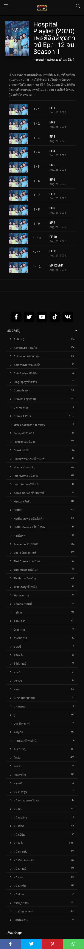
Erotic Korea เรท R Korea (29, 424)
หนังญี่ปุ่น (19, 834)
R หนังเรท (19, 535)
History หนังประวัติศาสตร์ (29, 458)
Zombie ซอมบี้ (23, 604)
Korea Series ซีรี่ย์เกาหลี (29, 493)
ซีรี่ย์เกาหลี (20, 663)
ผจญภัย (18, 732)
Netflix (18, 510)
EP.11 (53, 251)
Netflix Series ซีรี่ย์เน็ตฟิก (29, 527)
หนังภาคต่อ (21, 851)
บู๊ (14, 715)
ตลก (16, 689)
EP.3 (52, 136)
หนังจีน (18, 809)
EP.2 (52, 122)
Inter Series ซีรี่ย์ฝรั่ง (26, 484)
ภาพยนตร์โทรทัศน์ (25, 740)
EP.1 (52, 108)
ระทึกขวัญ (20, 749)
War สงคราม (21, 595)
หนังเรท (18, 877)
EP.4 (52, 151)
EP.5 (52, 165)
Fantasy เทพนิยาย (25, 441)
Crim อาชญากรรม (25, 399)
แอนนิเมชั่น (21, 920)
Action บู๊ (19, 339)
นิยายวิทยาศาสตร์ (24, 698)
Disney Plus (21, 407)
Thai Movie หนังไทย (26, 569)
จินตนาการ (20, 638)
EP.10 (53, 237)
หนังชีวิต (19, 826)
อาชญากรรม (21, 903)
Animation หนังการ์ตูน (27, 356)
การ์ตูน (18, 612)
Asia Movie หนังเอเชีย (27, 364)
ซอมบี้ (17, 646)
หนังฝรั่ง (18, 843)
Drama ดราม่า (22, 416)
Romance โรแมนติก (26, 544)
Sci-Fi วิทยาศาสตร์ (25, 552)
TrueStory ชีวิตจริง (25, 587)
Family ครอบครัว (24, 433)
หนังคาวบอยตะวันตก (26, 800)
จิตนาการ (19, 629)
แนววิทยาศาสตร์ (24, 911)
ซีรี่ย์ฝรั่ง (18, 655)
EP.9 (52, 222)
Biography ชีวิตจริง (25, 382)
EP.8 (52, 208)
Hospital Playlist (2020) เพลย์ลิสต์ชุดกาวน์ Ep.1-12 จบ (53, 61)
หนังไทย (19, 894)
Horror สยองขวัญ (24, 467)
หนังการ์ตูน (20, 792)
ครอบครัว (19, 621)
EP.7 (52, 194)
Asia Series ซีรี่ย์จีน (26, 373)
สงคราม (18, 766)
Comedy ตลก (22, 390)
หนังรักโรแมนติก (24, 860)
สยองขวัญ (20, 774)
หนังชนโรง (20, 817)
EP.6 (52, 179)
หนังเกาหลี (20, 868)
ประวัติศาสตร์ (22, 723)
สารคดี (18, 783)
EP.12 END (56, 265)
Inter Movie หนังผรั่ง (26, 475)
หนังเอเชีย (20, 885)
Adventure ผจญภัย (25, 347)
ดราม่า (18, 680)
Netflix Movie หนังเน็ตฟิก (29, 518)
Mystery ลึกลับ (22, 501)
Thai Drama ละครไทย (27, 561)
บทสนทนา (20, 706)
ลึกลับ (17, 757)
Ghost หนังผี (21, 450)
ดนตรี (17, 672)
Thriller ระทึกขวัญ (25, 578)
